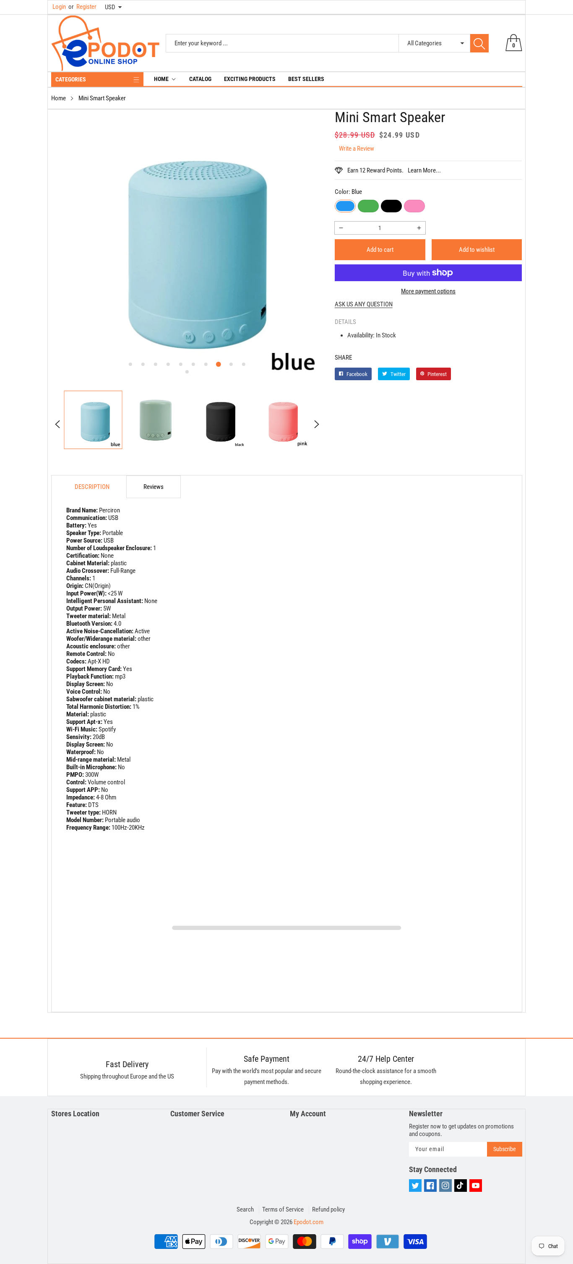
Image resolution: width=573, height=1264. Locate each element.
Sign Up (369, 694)
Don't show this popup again (292, 714)
